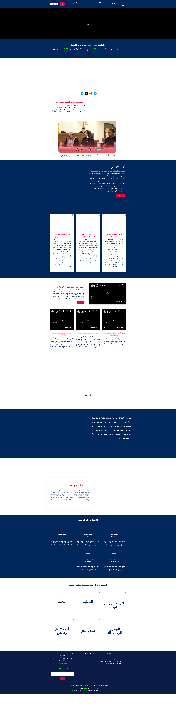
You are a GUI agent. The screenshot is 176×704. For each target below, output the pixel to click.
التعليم (62, 601)
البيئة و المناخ (88, 631)
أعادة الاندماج (61, 629)
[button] (112, 3)
